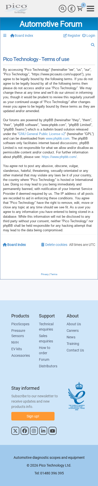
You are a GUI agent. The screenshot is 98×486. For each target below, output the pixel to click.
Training (73, 344)
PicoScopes (20, 324)
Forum (44, 360)
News (71, 337)
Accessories (20, 355)
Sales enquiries (46, 338)
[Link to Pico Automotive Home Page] (16, 8)
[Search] (62, 8)
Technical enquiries (46, 326)
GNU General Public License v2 (42, 134)
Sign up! (33, 416)
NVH (15, 342)
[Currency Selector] (71, 8)
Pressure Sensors (18, 333)
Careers (73, 331)
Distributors (48, 366)
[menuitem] (88, 36)
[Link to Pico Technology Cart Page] (80, 8)
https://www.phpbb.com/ (59, 157)
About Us (74, 324)
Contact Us (75, 350)
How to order (44, 350)
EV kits (16, 349)
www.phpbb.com (57, 138)
